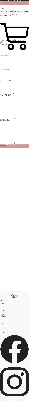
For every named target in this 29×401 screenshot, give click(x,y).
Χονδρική (3, 6)
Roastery (3, 304)
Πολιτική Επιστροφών (5, 327)
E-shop (3, 302)
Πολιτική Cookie (4, 331)
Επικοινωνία (3, 310)
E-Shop (3, 4)
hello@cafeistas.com (14, 298)
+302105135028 (15, 297)
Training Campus (4, 316)
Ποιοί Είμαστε (4, 5)
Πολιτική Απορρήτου (5, 323)
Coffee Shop (3, 305)
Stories (3, 309)
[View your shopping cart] (0, 19)
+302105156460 (15, 296)
